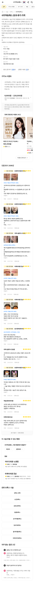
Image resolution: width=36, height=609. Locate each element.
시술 (7, 12)
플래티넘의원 (22, 526)
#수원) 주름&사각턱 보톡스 (10, 353)
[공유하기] (28, 2)
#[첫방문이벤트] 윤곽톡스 (10, 237)
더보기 (28, 189)
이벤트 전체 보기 (21, 158)
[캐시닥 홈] (3, 12)
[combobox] (24, 2)
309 (13, 69)
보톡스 (12, 12)
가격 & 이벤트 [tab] (11, 6)
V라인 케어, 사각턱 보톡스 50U (11, 526)
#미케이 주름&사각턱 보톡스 (10, 264)
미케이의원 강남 (21, 541)
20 (27, 69)
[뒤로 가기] (2, 2)
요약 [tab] (4, 6)
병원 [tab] (27, 6)
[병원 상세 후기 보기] (17, 182)
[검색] (31, 2)
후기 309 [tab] (20, 6)
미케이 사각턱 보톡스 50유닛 (10, 541)
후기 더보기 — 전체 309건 (17, 400)
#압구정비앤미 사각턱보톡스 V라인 (12, 310)
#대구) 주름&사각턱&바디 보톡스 (11, 183)
